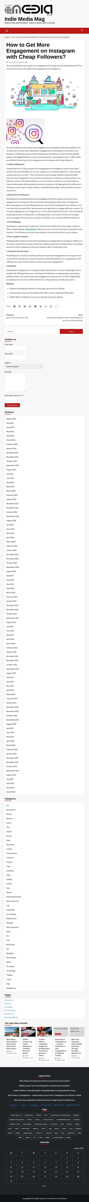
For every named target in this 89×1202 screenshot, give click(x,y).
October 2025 (11, 461)
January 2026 (11, 448)
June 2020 (10, 732)
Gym (8, 888)
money (10, 1133)
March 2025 (10, 491)
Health (9, 892)
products (39, 1133)
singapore (71, 1133)
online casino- (28, 1133)
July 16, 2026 (76, 1058)
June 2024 (10, 529)
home (16, 1128)
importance (26, 1128)
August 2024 (11, 520)
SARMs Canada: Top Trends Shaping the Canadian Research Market (27, 1046)
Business (9, 818)
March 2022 (10, 643)
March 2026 (10, 440)
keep (50, 1128)
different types (15, 1124)
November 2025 (12, 457)
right (57, 1133)
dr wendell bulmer (41, 1124)
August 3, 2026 (61, 1060)
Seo (7, 949)
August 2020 (11, 724)
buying (29, 1119)
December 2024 (12, 504)
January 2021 (11, 703)
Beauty (9, 814)
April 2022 (10, 639)
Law (7, 905)
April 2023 (10, 588)
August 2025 (11, 470)
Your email (9, 354)
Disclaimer (9, 1007)
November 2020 (12, 711)
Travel (8, 979)
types (40, 1137)
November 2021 (12, 660)
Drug (8, 840)
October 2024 (11, 512)
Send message (12, 405)
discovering (27, 1124)
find (62, 1124)
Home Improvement (13, 897)
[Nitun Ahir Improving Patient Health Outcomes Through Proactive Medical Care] (77, 1032)
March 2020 (10, 745)
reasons (49, 1133)
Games (77, 1124)
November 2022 (12, 610)
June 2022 (10, 631)
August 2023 (11, 571)
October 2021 (11, 665)
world (68, 1137)
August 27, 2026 (12, 1053)
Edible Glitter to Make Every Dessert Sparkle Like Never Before (36, 297)
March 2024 (10, 542)
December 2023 (12, 554)
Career (9, 823)
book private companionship (60, 1115)
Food (8, 866)
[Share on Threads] (51, 306)
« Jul (43, 1186)
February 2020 (11, 749)
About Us (8, 1003)
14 (56, 1167)
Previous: (17, 316)
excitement (54, 1124)
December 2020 (12, 707)
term (79, 1133)
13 (45, 1167)
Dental (9, 836)
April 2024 (10, 537)
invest (43, 1128)
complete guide (48, 1119)
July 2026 (9, 423)
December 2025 (12, 453)
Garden (9, 884)
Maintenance (11, 918)
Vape (8, 984)
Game (8, 875)
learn (64, 1128)
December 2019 (12, 758)
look (71, 1128)
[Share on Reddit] (40, 306)
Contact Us (9, 1000)
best (46, 1115)
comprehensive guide (63, 1119)
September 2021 (12, 669)
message (78, 1128)
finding (69, 1124)
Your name (9, 344)
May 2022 (10, 635)
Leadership (10, 910)
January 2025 (11, 499)
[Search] (82, 30)
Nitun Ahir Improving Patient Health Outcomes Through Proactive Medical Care (76, 1046)
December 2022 (12, 605)
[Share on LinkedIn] (25, 306)
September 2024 (12, 516)
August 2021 (11, 673)
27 (45, 1176)
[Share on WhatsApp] (30, 306)
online (18, 1133)
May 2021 (10, 686)
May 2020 (10, 737)
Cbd (7, 827)
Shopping (9, 953)
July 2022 (9, 626)
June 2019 (10, 783)
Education (10, 845)
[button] (7, 30)
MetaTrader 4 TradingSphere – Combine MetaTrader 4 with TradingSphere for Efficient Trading (44, 1095)
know (57, 1128)
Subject (8, 363)
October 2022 (11, 614)
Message (8, 372)
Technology (10, 971)
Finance (9, 862)
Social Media (11, 958)
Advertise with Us (11, 1017)
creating (77, 1119)
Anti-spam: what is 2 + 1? (14, 395)
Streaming (10, 966)
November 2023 (12, 559)
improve (35, 1128)
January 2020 (11, 754)
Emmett (10, 1051)
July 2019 (9, 779)
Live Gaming (11, 914)
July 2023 (9, 576)
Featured (9, 858)
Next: (65, 317)
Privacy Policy (10, 1010)
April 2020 (10, 741)
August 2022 (11, 622)
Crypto (9, 831)
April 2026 (10, 436)
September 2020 (12, 720)
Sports (8, 962)
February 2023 (11, 597)
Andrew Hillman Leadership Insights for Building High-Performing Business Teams (44, 1090)
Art (7, 805)
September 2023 (12, 567)
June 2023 (10, 580)
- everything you (16, 1115)
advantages (29, 1115)
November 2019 (12, 762)
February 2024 (11, 546)
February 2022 (11, 648)
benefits (39, 1115)
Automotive (11, 810)
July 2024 (9, 525)
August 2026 (11, 419)
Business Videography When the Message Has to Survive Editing (37, 288)
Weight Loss (11, 988)
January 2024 (11, 550)
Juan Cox (10, 62)
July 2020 (9, 728)
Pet (7, 936)
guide (10, 1128)
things (27, 1137)
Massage (9, 923)
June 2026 (10, 427)
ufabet (47, 1137)
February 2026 (11, 444)
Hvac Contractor (12, 901)
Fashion (9, 849)
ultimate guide (58, 1137)
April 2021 (10, 690)
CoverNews (51, 1198)
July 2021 (9, 677)
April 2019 (10, 788)
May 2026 (10, 431)
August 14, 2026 (28, 1058)
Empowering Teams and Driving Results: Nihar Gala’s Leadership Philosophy (42, 293)
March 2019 (10, 792)
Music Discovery (12, 927)
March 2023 (10, 593)
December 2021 (12, 656)
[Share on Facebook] (14, 306)
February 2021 (11, 699)
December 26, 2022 (21, 62)
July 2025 (9, 474)
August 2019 (11, 775)
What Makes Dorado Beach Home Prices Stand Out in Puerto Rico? (11, 1044)
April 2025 (10, 487)
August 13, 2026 (45, 1060)
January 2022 (11, 652)
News (8, 932)
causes (37, 1119)
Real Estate (10, 945)
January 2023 (11, 601)
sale (63, 1133)
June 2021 (10, 682)
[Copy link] (56, 306)
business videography (16, 1119)
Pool (8, 940)
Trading (9, 975)
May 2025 (10, 482)
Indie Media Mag (25, 19)
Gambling (10, 871)
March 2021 (10, 694)
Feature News (11, 853)
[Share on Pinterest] (35, 306)
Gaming (9, 879)
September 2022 (12, 618)
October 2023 (11, 563)
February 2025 (11, 495)
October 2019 (11, 766)
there (20, 1137)
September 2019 (12, 771)
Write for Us (9, 1014)
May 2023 (10, 584)
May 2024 (10, 533)
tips (34, 1137)
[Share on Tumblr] (46, 306)
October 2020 (11, 716)
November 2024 (12, 508)
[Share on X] (20, 306)
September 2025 (12, 465)
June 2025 (10, 478)
